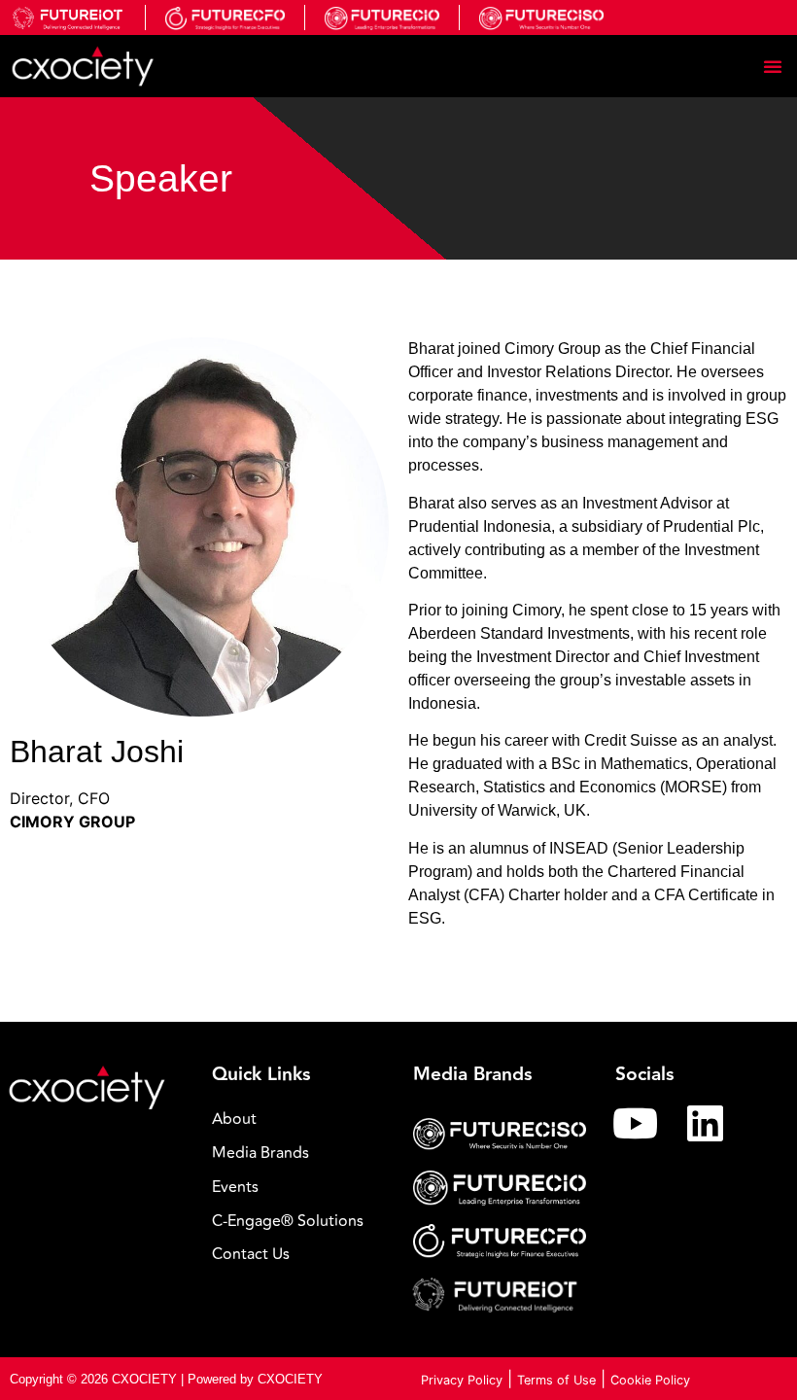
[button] (772, 66)
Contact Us (251, 1254)
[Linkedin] (705, 1122)
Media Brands (260, 1153)
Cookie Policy (650, 1380)
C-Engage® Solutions (288, 1221)
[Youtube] (635, 1122)
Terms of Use (556, 1380)
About (234, 1119)
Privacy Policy (461, 1380)
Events (235, 1187)
